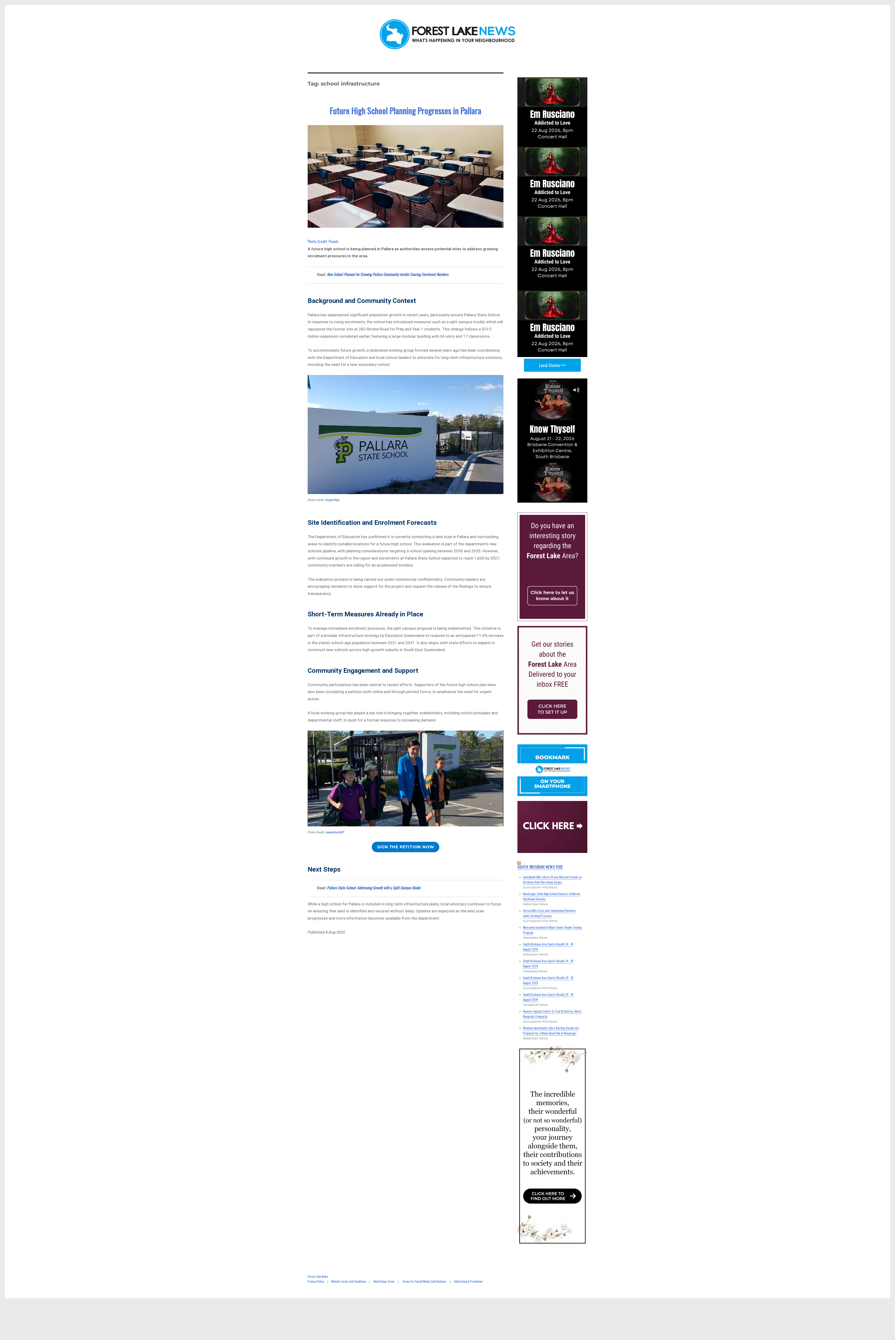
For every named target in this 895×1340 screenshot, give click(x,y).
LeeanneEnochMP (334, 832)
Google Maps (332, 499)
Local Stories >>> (552, 365)
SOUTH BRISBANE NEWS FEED (540, 867)
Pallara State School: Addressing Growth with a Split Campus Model (373, 887)
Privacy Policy (316, 1281)
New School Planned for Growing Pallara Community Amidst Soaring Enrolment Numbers (387, 274)
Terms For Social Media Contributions (424, 1281)
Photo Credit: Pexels (323, 241)
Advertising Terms (384, 1281)
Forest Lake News (318, 1276)
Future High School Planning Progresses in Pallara (405, 110)
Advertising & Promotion (468, 1281)
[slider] (557, 499)
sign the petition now (405, 847)
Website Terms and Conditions (348, 1281)
